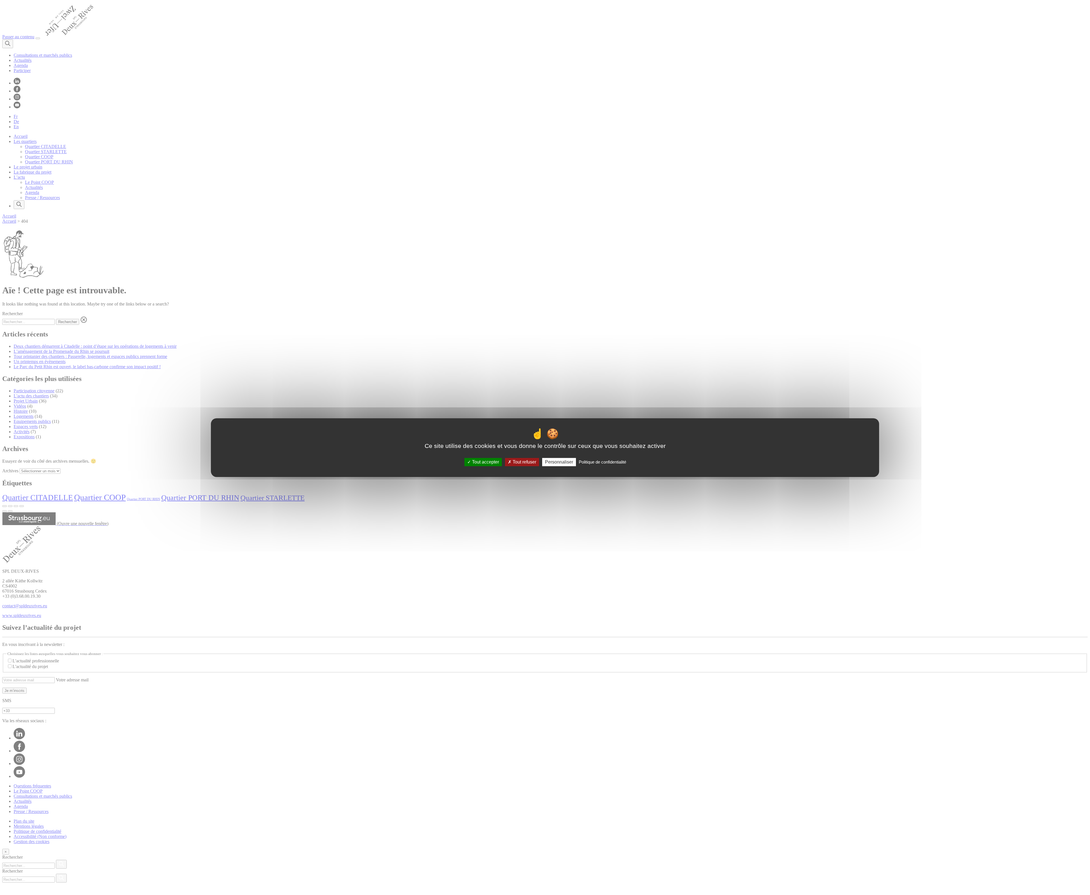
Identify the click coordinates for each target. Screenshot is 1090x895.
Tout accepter (485, 462)
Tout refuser (524, 462)
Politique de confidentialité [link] (602, 462)
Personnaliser (559, 462)
